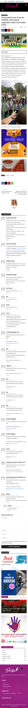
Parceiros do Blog (5, 564)
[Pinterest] (9, 30)
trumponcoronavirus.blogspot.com (15, 462)
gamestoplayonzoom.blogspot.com (16, 477)
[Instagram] (11, 693)
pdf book (8, 365)
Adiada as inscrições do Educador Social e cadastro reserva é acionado (20, 193)
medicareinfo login (11, 274)
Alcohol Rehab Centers (15, 250)
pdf (7, 296)
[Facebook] (2, 30)
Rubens (8, 494)
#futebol (12, 175)
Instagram (14, 693)
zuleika (4, 27)
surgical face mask (11, 217)
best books (9, 288)
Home (2, 13)
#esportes (7, 175)
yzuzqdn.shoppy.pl (11, 418)
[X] (5, 30)
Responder (8, 257)
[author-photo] (14, 205)
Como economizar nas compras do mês (6, 192)
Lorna (7, 313)
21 (26, 27)
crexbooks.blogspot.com (12, 332)
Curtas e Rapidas (8, 13)
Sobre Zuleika (5, 552)
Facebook (7, 693)
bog (7, 348)
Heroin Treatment (11, 243)
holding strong (10, 260)
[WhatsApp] (12, 30)
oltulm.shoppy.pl (10, 433)
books (7, 304)
